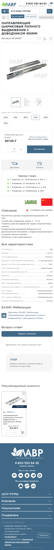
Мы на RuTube (14, 475)
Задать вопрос (27, 334)
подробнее (10, 537)
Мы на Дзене (27, 475)
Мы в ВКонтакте (20, 475)
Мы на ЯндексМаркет (20, 486)
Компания (8, 501)
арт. (7, 412)
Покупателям (11, 508)
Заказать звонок (38, 6)
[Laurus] (30, 202)
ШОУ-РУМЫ (10, 494)
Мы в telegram (33, 475)
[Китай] (46, 202)
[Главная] (4, 17)
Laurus (49, 253)
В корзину (39, 149)
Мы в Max (39, 475)
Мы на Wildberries (33, 486)
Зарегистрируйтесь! (38, 137)
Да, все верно (17, 16)
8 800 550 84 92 (27, 463)
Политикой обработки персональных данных (18, 542)
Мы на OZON (27, 486)
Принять (44, 535)
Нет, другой (31, 16)
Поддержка (10, 515)
